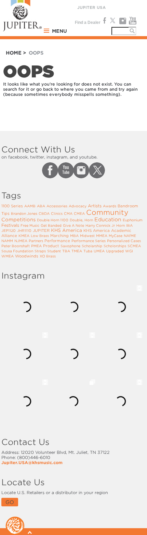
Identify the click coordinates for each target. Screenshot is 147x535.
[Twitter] (112, 20)
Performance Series (88, 241)
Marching (59, 235)
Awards (109, 206)
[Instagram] (122, 20)
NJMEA (20, 241)
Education (107, 220)
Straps (40, 251)
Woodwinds (26, 256)
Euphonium (133, 220)
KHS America (66, 230)
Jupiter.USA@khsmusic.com (32, 462)
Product (51, 245)
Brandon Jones (24, 213)
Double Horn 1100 (52, 220)
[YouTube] (132, 20)
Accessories (56, 206)
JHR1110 (24, 230)
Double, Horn (81, 220)
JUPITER (41, 230)
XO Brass (48, 256)
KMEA (23, 236)
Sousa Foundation (17, 251)
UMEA (99, 251)
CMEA (79, 213)
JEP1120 (8, 230)
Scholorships (115, 246)
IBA (129, 225)
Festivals (10, 225)
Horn (120, 225)
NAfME (130, 236)
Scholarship (92, 246)
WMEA (7, 256)
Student (54, 251)
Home (14, 53)
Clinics (57, 213)
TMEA (76, 251)
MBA (74, 236)
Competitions (18, 219)
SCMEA (134, 246)
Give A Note (73, 225)
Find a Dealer (88, 22)
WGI (129, 251)
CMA (68, 213)
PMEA (36, 246)
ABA (41, 206)
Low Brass (40, 236)
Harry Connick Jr (100, 225)
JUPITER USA (91, 7)
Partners (36, 241)
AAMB (30, 206)
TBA (66, 251)
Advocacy (77, 206)
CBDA (44, 213)
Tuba (87, 251)
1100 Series (12, 206)
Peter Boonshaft (15, 246)
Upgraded (115, 251)
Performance (57, 240)
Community (107, 212)
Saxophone (70, 246)
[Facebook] (104, 20)
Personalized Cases (124, 241)
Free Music (30, 225)
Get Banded (51, 225)
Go (9, 502)
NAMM (7, 241)
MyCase (115, 236)
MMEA (101, 236)
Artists (95, 205)
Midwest (87, 236)
